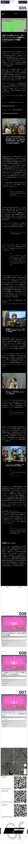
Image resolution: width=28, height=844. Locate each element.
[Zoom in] (25, 770)
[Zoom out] (25, 773)
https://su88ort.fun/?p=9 (15, 475)
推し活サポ (12, 470)
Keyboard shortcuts (10, 775)
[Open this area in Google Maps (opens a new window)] (3, 775)
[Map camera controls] (25, 765)
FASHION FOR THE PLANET (8, 106)
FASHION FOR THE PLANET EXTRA (10, 113)
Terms (26, 775)
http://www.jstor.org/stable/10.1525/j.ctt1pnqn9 (18, 414)
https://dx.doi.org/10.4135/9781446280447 (18, 196)
